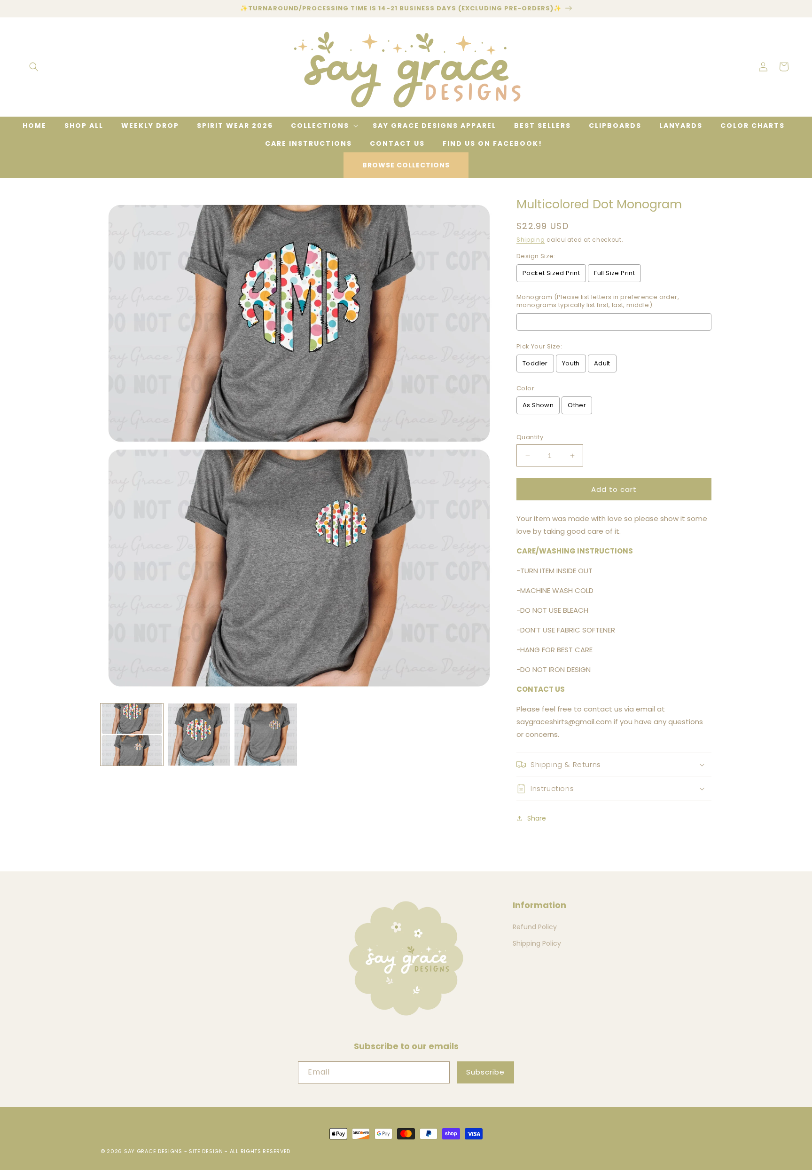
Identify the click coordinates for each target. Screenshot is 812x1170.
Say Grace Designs (153, 1151)
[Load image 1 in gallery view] (132, 735)
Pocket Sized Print (551, 273)
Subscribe (485, 1072)
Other (577, 405)
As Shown (538, 405)
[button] (33, 66)
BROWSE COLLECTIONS (406, 165)
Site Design (206, 1151)
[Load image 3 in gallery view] (265, 735)
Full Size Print (614, 273)
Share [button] (536, 818)
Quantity (529, 437)
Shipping (530, 240)
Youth (571, 363)
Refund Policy (535, 927)
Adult (602, 363)
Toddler (535, 363)
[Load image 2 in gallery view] (199, 735)
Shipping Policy (537, 943)
